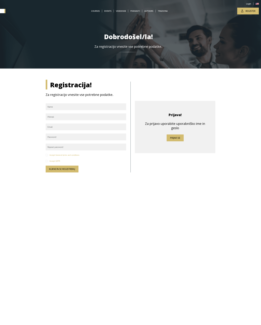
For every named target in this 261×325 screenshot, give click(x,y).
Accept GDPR (54, 161)
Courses (95, 11)
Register (250, 11)
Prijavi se (175, 137)
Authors (148, 11)
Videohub (121, 11)
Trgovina (163, 11)
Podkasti (135, 11)
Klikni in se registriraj (62, 169)
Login (248, 3)
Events (107, 11)
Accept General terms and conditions (64, 155)
